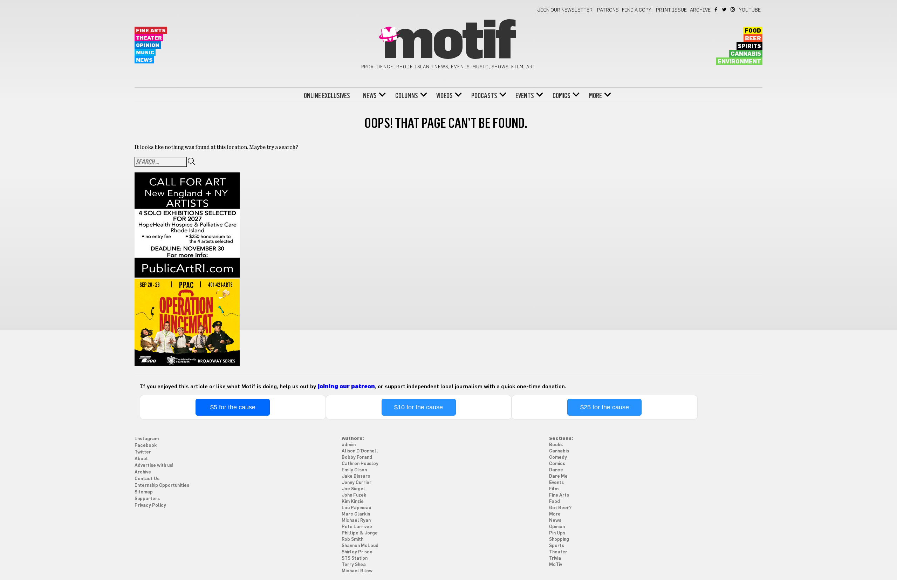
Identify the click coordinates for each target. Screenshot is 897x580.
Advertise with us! (154, 465)
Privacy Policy (150, 505)
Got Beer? (560, 508)
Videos (444, 95)
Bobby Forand (357, 457)
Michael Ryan (356, 520)
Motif (448, 42)
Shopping (559, 539)
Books (556, 445)
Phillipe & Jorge (360, 533)
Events (524, 95)
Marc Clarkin (356, 514)
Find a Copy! (637, 10)
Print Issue (671, 10)
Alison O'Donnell (360, 451)
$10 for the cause (418, 407)
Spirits (749, 46)
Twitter (724, 9)
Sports (556, 546)
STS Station (355, 558)
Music (145, 52)
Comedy (558, 457)
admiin (349, 445)
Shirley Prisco (357, 552)
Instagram (733, 9)
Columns (406, 95)
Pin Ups (557, 533)
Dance (556, 470)
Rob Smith (352, 539)
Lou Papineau (356, 508)
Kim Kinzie (353, 501)
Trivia (555, 558)
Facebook (716, 9)
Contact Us (147, 479)
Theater (149, 38)
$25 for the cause (604, 407)
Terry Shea (354, 564)
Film (554, 489)
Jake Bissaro (356, 476)
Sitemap (144, 492)
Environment (739, 61)
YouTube (750, 10)
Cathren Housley (360, 464)
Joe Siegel (353, 489)
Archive (700, 10)
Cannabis (746, 54)
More (595, 95)
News (144, 60)
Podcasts (484, 95)
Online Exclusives (327, 95)
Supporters (147, 499)
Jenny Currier (356, 482)
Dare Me (558, 476)
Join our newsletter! (565, 10)
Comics (561, 95)
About (141, 459)
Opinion (147, 45)
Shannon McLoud (360, 546)
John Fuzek (354, 495)
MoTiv (555, 564)
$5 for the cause (232, 407)
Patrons (608, 10)
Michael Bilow (357, 571)
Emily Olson (354, 470)
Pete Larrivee (357, 527)
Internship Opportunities (162, 485)
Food (753, 31)
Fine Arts (151, 30)
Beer (753, 38)
